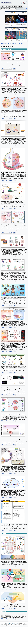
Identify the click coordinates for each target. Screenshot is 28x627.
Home (2, 6)
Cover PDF (20, 43)
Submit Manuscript (4, 8)
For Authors (20, 6)
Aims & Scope (7, 6)
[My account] (26, 9)
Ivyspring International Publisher (12, 623)
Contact (14, 8)
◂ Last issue (3, 43)
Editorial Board (14, 6)
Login (10, 8)
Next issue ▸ (9, 43)
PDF (6, 68)
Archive (14, 43)
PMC (14, 68)
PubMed (10, 68)
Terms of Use (20, 625)
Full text (2, 68)
